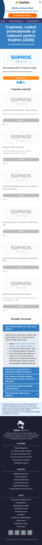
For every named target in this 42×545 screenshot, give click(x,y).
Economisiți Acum (22, 15)
